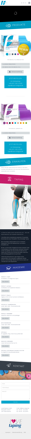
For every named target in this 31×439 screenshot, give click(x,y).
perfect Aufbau (6, 286)
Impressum (7, 432)
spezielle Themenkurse (8, 304)
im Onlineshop (15, 81)
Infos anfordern (5, 281)
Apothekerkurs (6, 322)
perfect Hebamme (6, 313)
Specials (4, 332)
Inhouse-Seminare (7, 341)
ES (25, 2)
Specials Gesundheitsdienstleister (12, 350)
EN (23, 2)
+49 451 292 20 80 (15, 83)
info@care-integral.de (24, 408)
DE (21, 2)
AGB (25, 432)
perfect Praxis (6, 295)
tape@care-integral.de (15, 85)
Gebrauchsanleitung (14, 72)
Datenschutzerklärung (17, 432)
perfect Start (5, 276)
